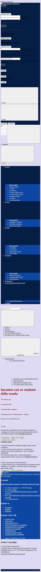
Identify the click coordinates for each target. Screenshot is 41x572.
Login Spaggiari (16, 57)
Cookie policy (9, 519)
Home (7, 327)
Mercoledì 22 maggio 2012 (22, 382)
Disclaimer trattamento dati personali (13, 554)
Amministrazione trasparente (14, 534)
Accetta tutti (8, 440)
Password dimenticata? (8, 22)
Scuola (7, 329)
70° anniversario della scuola (22, 384)
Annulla (4, 123)
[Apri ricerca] (23, 135)
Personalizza (6, 437)
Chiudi (3, 70)
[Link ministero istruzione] (10, 4)
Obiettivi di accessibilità (13, 529)
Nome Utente (25, 16)
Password (24, 18)
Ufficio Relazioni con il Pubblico (16, 525)
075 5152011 (12, 490)
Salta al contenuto (7, 2)
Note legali (8, 521)
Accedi (4, 6)
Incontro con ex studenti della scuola (25, 379)
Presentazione (9, 331)
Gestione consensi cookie (13, 533)
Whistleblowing (10, 531)
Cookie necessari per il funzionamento (14, 462)
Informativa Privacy (11, 523)
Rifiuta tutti (18, 437)
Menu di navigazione (28, 354)
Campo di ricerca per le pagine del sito (13, 307)
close (3, 163)
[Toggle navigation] (17, 153)
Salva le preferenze (17, 470)
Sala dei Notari (18, 381)
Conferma (11, 123)
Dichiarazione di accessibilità (14, 527)
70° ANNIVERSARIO (13, 333)
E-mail (23, 49)
